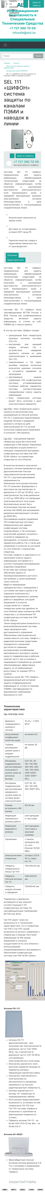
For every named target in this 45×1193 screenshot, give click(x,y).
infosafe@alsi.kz (24, 33)
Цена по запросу (25, 156)
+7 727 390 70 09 (26, 162)
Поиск (38, 56)
